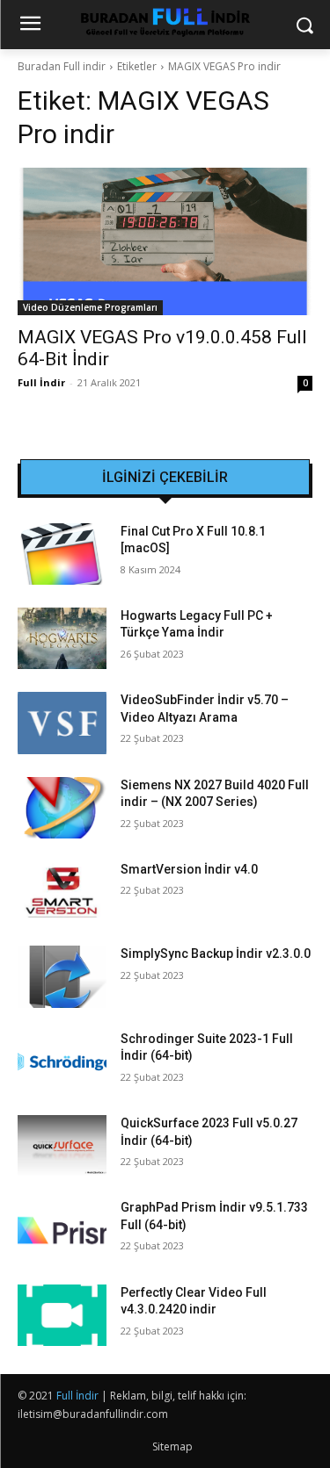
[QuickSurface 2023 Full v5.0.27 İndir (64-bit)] (62, 1146)
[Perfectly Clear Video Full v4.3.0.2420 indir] (62, 1315)
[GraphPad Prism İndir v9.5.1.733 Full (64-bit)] (62, 1230)
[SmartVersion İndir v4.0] (62, 892)
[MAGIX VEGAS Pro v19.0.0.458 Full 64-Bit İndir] (165, 241)
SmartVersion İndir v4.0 (189, 869)
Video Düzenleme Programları (90, 307)
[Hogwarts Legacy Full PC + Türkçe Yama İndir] (62, 638)
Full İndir (41, 382)
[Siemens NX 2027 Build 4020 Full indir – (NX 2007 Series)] (62, 807)
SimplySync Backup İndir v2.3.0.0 (216, 953)
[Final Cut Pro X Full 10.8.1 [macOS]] (62, 554)
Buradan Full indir (62, 66)
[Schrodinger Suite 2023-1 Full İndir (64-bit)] (62, 1061)
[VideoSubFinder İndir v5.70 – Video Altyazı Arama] (62, 722)
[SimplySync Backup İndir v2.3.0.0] (62, 976)
